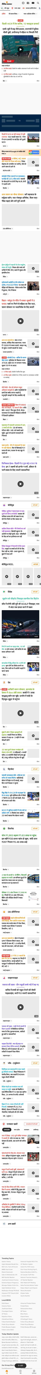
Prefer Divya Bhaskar (27, 1324)
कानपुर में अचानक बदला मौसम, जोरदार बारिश (10, 1345)
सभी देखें (35, 564)
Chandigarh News (7, 1311)
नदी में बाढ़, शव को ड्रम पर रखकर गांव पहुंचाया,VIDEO (29, 1348)
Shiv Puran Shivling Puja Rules (29, 1269)
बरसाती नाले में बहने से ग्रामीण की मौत (29, 1345)
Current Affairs (6, 1296)
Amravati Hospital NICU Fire (29, 1261)
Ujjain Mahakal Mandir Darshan (10, 1264)
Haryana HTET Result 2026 (10, 1293)
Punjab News (25, 1306)
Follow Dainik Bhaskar (8, 1322)
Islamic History (6, 1261)
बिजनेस (5, 869)
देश (4, 81)
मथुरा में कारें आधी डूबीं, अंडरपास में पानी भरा (29, 1340)
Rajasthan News (7, 1316)
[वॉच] (33, 3)
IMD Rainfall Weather (8, 1277)
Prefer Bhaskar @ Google (28, 1327)
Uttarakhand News (7, 1319)
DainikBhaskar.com (8, 1368)
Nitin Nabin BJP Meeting (28, 1282)
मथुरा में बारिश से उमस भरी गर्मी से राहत (10, 1353)
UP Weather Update (27, 1264)
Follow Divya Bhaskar (27, 1322)
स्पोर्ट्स (5, 294)
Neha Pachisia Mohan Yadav (29, 1285)
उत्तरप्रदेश (7, 1130)
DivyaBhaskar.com (26, 1368)
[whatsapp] (34, 81)
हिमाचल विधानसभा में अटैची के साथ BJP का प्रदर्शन (10, 1342)
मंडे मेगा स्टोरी (6, 170)
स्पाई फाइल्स (6, 932)
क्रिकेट (5, 188)
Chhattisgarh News (26, 1319)
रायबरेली (5, 399)
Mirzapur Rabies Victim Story (10, 1285)
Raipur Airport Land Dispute (29, 1288)
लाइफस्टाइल (6, 497)
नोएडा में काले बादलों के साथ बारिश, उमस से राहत (29, 1358)
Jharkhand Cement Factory (10, 1280)
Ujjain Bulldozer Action (9, 1288)
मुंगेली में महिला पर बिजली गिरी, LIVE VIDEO (10, 1358)
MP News (23, 1311)
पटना (4, 146)
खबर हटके (6, 457)
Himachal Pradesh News (28, 1303)
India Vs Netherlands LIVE (9, 1275)
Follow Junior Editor (8, 1329)
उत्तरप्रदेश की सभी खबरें (31, 1124)
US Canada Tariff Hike (27, 1275)
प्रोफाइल (34, 1373)
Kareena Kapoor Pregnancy (10, 1282)
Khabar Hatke (25, 1293)
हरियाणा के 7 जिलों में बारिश (27, 1342)
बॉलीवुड (5, 523)
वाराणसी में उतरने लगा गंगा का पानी (29, 1361)
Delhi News (5, 1303)
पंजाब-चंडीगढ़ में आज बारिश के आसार (10, 1355)
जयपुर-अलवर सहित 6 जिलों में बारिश (10, 1337)
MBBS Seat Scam (7, 1269)
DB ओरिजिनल (7, 229)
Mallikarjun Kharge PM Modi (10, 1290)
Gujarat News (25, 1316)
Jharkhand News (7, 1308)
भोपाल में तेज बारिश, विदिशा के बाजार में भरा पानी (10, 1340)
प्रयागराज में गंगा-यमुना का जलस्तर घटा (29, 1355)
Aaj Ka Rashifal (25, 1296)
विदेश (4, 277)
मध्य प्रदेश (17, 1130)
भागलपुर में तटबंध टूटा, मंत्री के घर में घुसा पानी (10, 1361)
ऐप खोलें (20, 1366)
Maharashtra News (26, 1308)
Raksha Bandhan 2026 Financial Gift (29, 1272)
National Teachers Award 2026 (29, 1277)
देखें (20, 1373)
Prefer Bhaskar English (9, 1327)
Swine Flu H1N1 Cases (27, 1267)
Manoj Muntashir (26, 1290)
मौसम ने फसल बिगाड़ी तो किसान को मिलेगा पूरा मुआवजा (10, 1350)
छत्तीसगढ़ (35, 1130)
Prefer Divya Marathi (8, 1324)
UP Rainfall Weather (27, 1280)
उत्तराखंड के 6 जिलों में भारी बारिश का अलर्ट (10, 1348)
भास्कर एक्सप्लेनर (7, 352)
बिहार (4, 419)
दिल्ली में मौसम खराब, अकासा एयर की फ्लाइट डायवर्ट (29, 1337)
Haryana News (6, 1306)
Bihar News (24, 1314)
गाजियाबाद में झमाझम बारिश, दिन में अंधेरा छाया (29, 1350)
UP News (4, 1314)
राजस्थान (26, 1130)
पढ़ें (6, 1373)
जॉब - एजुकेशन (7, 1081)
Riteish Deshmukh (7, 1272)
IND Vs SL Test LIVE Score (10, 1267)
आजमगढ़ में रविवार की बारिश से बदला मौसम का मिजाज (29, 1353)
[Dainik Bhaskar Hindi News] (7, 3)
